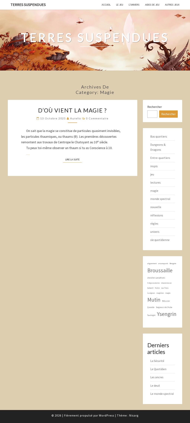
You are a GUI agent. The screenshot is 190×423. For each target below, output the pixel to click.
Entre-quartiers (160, 158)
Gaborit (150, 288)
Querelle (150, 307)
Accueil (106, 4)
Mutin (153, 299)
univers (154, 231)
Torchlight (151, 315)
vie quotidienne (160, 240)
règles (154, 223)
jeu (152, 174)
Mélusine (166, 301)
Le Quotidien (158, 369)
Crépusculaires (153, 283)
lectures (155, 182)
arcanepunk (163, 263)
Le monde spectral (162, 394)
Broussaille (160, 270)
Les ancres (156, 377)
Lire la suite (73, 159)
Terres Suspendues (28, 4)
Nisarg (134, 415)
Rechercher (154, 107)
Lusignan (151, 293)
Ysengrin (166, 314)
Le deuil (155, 385)
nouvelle (155, 207)
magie (154, 190)
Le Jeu (119, 4)
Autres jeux (172, 4)
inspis (154, 166)
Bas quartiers (158, 136)
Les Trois (164, 288)
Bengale (173, 263)
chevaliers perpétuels (156, 278)
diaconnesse (166, 283)
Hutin (157, 288)
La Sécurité (157, 361)
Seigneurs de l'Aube (164, 307)
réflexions (156, 215)
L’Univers (134, 4)
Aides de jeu (152, 4)
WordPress (106, 415)
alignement (152, 263)
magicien (160, 293)
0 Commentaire (97, 118)
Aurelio (75, 118)
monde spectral (160, 199)
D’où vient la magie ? (72, 110)
